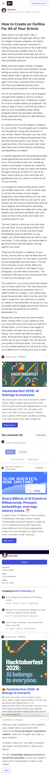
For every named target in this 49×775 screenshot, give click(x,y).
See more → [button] (9, 541)
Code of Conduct (17, 459)
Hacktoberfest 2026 (12, 409)
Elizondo (12, 9)
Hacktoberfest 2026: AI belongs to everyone (20, 393)
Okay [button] (6, 770)
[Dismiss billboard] (45, 720)
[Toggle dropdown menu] (45, 357)
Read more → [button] (10, 425)
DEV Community (23, 591)
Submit (10, 452)
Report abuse (33, 459)
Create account (39, 3)
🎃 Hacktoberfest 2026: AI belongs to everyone (20, 691)
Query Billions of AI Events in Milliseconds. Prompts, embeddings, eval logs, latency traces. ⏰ (24, 505)
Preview (22, 452)
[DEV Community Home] (10, 3)
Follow (24, 562)
